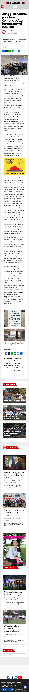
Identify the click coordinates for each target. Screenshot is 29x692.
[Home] (2, 6)
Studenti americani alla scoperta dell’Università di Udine (9, 363)
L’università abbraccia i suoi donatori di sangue (14, 512)
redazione (11, 31)
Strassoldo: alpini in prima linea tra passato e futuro (13, 416)
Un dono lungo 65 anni (14, 400)
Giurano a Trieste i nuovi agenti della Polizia (12, 434)
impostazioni (4, 686)
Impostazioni (19, 689)
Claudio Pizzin (9, 597)
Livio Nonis (9, 634)
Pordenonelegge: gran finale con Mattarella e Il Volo (14, 475)
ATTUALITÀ (8, 636)
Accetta (4, 689)
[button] (26, 6)
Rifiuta (11, 689)
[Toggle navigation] (15, 6)
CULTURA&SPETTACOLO (11, 482)
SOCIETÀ (8, 520)
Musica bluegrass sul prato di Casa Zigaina (13, 593)
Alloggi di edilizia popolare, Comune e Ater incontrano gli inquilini (14, 20)
